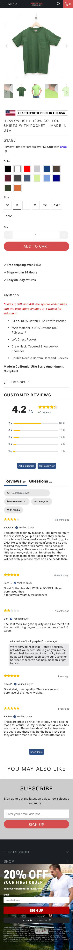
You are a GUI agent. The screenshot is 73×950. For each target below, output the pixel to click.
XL (35, 205)
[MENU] (2, 4)
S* (7, 205)
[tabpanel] (36, 624)
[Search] (58, 4)
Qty (6, 227)
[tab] (40, 481)
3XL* (57, 205)
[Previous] (7, 46)
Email (6, 894)
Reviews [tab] (15, 481)
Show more (36, 751)
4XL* (9, 215)
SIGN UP (36, 910)
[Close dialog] (70, 866)
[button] (36, 423)
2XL (45, 205)
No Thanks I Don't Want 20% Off (36, 920)
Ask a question (26, 465)
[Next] (66, 46)
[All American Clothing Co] (36, 4)
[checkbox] (13, 509)
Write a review (47, 465)
